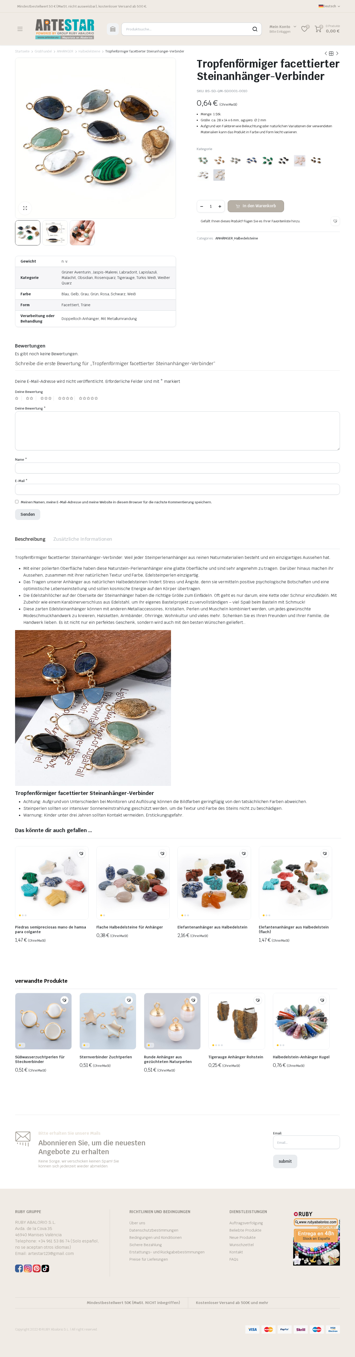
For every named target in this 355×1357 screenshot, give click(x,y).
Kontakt (236, 1252)
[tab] (30, 539)
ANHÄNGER (65, 51)
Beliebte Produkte (245, 1230)
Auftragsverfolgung (246, 1223)
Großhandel (43, 51)
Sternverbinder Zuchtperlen (106, 1057)
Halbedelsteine (89, 51)
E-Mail (21, 481)
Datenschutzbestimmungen (153, 1230)
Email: (277, 1133)
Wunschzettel (241, 1244)
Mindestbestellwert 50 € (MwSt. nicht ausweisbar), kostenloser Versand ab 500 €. (82, 6)
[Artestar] (64, 29)
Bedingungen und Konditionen (155, 1237)
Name (21, 459)
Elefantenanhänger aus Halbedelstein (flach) (294, 929)
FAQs (233, 1259)
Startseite (22, 51)
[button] (335, 221)
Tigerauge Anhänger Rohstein (235, 1057)
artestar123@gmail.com (51, 1253)
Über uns (137, 1223)
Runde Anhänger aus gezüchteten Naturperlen (168, 1059)
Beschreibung (30, 539)
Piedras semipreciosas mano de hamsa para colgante (50, 929)
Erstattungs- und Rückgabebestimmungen (167, 1252)
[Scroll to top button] (343, 1345)
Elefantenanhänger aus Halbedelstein (212, 927)
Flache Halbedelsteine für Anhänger (129, 927)
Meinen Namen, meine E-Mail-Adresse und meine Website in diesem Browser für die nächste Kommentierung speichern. (116, 502)
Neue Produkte (242, 1237)
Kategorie (204, 149)
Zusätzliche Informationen (82, 539)
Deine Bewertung (29, 392)
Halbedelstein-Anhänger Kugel (301, 1057)
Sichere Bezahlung (145, 1244)
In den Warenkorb (259, 205)
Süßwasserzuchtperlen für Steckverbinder (40, 1059)
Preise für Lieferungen (148, 1259)
